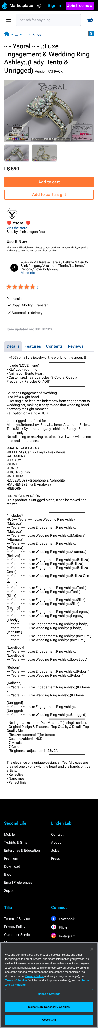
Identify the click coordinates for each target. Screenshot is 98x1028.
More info (28, 273)
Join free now (80, 5)
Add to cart (49, 182)
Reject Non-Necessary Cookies (49, 1006)
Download (12, 866)
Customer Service (17, 935)
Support (10, 890)
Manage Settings (49, 993)
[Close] (91, 949)
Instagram (66, 936)
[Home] (6, 34)
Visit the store (17, 228)
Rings (36, 34)
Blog (7, 874)
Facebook (66, 919)
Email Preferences (18, 882)
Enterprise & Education (22, 850)
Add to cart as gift (49, 194)
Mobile (9, 834)
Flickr (62, 927)
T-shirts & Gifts (15, 842)
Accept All (49, 1019)
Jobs (55, 850)
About (56, 842)
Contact (57, 834)
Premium (11, 858)
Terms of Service (17, 919)
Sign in (54, 5)
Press (55, 858)
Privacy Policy (14, 927)
